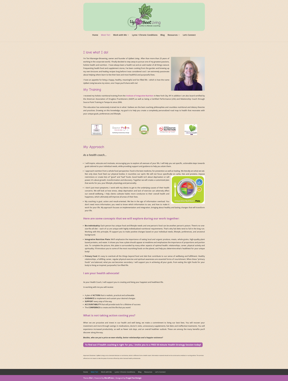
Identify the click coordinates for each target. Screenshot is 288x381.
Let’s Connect (189, 35)
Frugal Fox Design (133, 378)
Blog (162, 35)
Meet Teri (105, 35)
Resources (173, 35)
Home (95, 35)
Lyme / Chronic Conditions (145, 35)
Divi (91, 378)
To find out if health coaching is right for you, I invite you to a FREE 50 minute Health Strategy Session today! (143, 344)
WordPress (109, 378)
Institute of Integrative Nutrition (140, 95)
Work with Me (120, 35)
